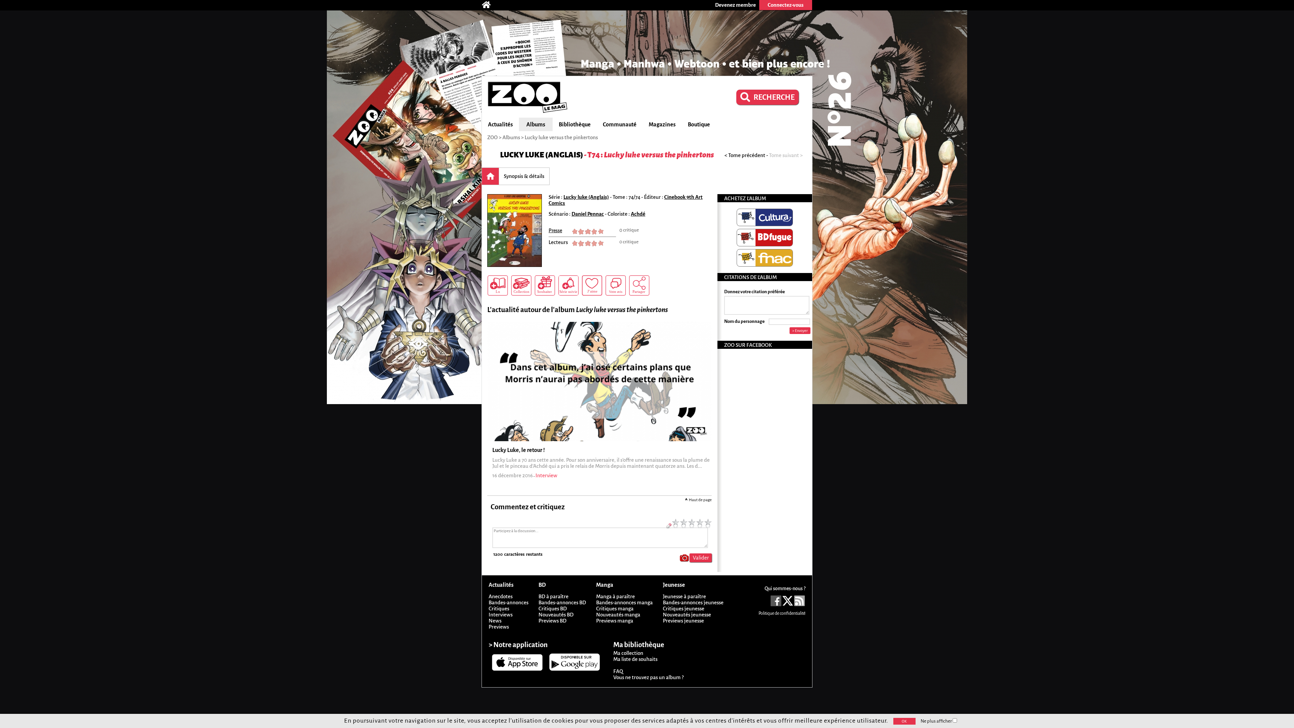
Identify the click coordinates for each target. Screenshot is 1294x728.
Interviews (501, 614)
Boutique (699, 125)
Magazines (662, 125)
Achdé (638, 214)
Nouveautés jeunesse (687, 614)
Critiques (499, 608)
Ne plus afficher (937, 721)
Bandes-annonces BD (562, 602)
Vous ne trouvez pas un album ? (648, 677)
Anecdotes (501, 596)
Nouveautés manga (618, 614)
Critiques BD (552, 608)
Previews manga (614, 621)
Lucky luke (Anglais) (541, 155)
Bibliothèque (575, 125)
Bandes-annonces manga (624, 602)
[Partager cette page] (639, 285)
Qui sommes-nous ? (785, 588)
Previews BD (552, 621)
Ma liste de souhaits (635, 659)
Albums (535, 125)
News (495, 621)
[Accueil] (489, 5)
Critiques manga (615, 608)
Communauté (620, 125)
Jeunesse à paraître (684, 596)
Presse (555, 230)
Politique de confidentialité (782, 613)
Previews (499, 627)
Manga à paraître (615, 596)
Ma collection (628, 653)
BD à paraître (553, 596)
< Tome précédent (745, 155)
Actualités (500, 125)
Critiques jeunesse (683, 608)
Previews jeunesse (683, 621)
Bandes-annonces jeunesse (693, 602)
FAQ (618, 671)
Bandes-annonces (508, 602)
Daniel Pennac (588, 214)
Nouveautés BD (556, 614)
